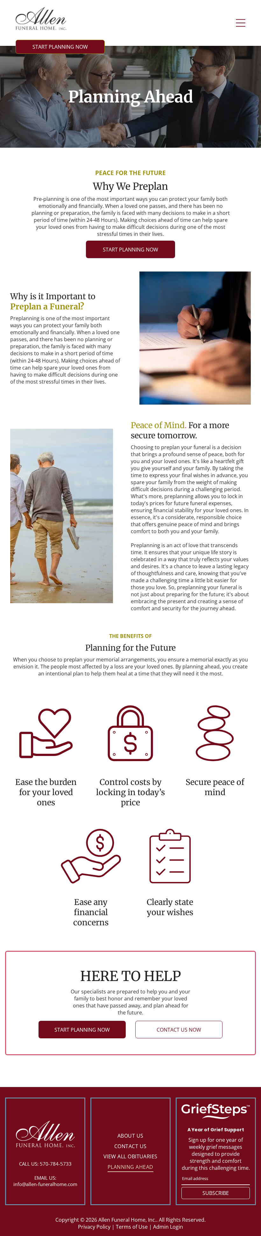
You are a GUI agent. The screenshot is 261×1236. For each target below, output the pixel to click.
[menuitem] (130, 1136)
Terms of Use (132, 1226)
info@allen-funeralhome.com (45, 1184)
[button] (240, 23)
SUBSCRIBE (215, 1193)
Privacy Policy (94, 1226)
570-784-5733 (56, 1164)
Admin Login (168, 1226)
